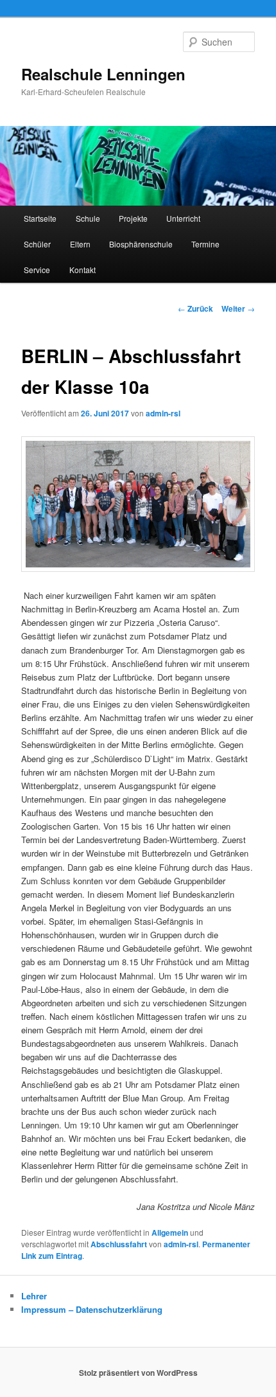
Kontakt (82, 269)
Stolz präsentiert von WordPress (138, 1372)
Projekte (133, 218)
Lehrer (34, 1296)
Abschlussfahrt (119, 1244)
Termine (205, 243)
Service (37, 269)
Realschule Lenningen (103, 74)
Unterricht (183, 218)
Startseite (40, 218)
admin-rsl (163, 413)
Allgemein (169, 1232)
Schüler (37, 243)
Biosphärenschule (141, 243)
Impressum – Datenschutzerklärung (91, 1309)
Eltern (80, 243)
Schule (88, 218)
